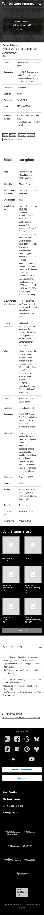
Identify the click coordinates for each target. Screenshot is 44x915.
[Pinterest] (27, 750)
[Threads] (27, 739)
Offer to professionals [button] (11, 799)
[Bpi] (14, 834)
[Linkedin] (17, 750)
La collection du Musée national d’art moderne (21, 717)
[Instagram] (7, 739)
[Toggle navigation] (40, 4)
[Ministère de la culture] (22, 892)
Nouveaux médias (24, 62)
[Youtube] (32, 760)
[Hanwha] (22, 876)
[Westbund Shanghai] (31, 862)
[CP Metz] (15, 848)
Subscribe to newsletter (22, 769)
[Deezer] (37, 750)
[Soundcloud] (12, 760)
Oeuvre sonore (25, 401)
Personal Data (29, 905)
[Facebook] (17, 739)
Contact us (22, 778)
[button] (22, 160)
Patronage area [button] (9, 812)
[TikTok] (7, 750)
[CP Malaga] (29, 848)
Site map (16, 905)
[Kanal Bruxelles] (14, 862)
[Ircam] (31, 834)
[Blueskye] (37, 739)
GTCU (22, 905)
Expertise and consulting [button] (13, 805)
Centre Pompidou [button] (9, 792)
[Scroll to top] (38, 909)
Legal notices (8, 905)
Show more (22, 630)
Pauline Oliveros (10, 45)
